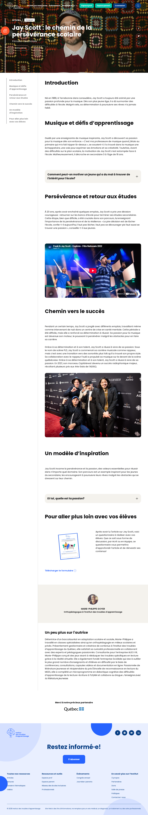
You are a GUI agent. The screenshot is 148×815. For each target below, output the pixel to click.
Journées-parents (84, 781)
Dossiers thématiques (16, 785)
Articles (10, 778)
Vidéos (10, 789)
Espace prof (86, 5)
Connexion (120, 5)
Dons (113, 785)
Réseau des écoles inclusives (54, 785)
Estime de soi (20, 48)
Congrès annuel (83, 778)
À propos (115, 778)
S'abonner (74, 759)
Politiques (115, 793)
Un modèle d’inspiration (16, 111)
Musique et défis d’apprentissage (18, 87)
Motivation (38, 48)
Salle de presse (117, 789)
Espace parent (103, 5)
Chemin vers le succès (20, 103)
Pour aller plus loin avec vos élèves (18, 120)
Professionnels (48, 789)
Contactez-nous (118, 797)
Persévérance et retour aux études (18, 96)
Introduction (15, 80)
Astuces (10, 781)
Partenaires (116, 781)
